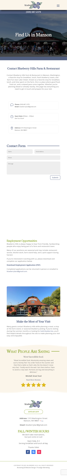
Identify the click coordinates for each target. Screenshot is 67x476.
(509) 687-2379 (33, 11)
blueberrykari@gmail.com (17, 271)
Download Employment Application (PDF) (23, 265)
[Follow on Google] (33, 452)
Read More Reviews (33, 380)
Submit (55, 177)
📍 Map (41, 421)
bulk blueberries (46, 331)
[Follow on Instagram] (39, 452)
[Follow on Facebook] (28, 452)
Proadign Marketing (43, 468)
